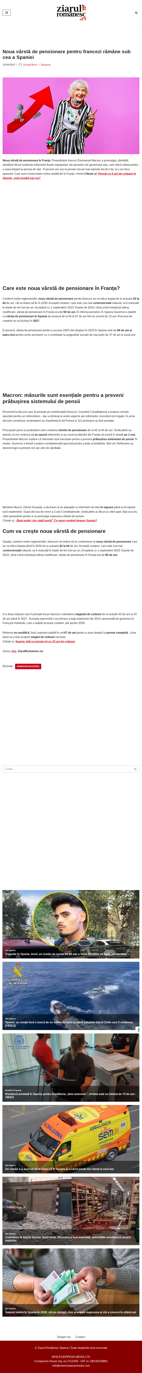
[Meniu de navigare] (7, 13)
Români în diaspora (28, 666)
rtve (13, 651)
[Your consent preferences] (138, 1030)
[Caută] (136, 12)
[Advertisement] (66, 34)
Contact (80, 1337)
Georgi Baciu (30, 64)
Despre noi (64, 1337)
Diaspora (46, 64)
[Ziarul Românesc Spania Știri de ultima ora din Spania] (71, 12)
